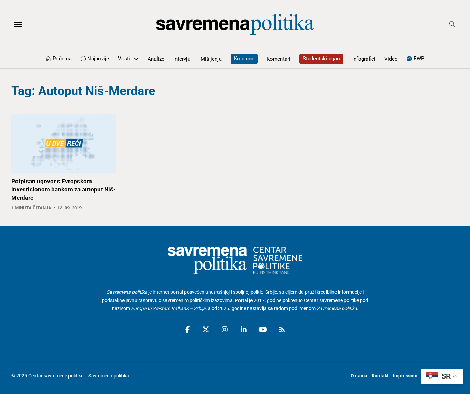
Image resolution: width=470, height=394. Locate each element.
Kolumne (244, 58)
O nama (359, 376)
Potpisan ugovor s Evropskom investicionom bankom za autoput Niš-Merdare (63, 189)
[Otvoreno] (18, 24)
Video (391, 59)
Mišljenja (211, 59)
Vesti (124, 58)
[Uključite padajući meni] (136, 58)
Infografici (363, 59)
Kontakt (380, 376)
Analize (156, 59)
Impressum (405, 376)
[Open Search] (452, 24)
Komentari (278, 59)
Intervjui (182, 59)
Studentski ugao (321, 58)
